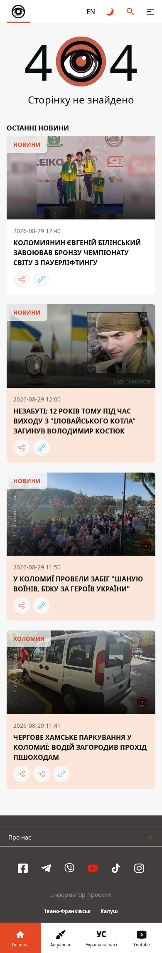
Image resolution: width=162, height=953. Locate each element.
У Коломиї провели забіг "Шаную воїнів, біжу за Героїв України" (78, 583)
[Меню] (150, 12)
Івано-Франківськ (67, 911)
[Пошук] (130, 12)
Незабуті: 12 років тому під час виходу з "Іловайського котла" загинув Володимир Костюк (74, 421)
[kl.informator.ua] (18, 11)
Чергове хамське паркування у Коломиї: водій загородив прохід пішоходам (80, 747)
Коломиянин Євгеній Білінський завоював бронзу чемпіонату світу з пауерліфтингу (77, 252)
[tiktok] (116, 868)
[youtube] (93, 868)
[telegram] (46, 868)
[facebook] (23, 868)
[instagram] (139, 868)
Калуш (109, 911)
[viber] (69, 868)
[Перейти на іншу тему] (110, 12)
